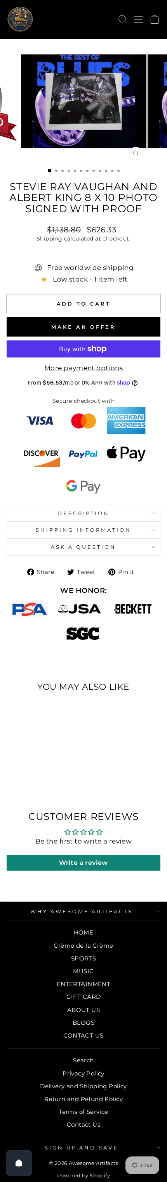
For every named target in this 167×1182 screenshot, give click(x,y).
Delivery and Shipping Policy (83, 1086)
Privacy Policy (83, 1073)
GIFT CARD (83, 996)
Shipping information (83, 530)
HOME (84, 932)
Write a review (83, 862)
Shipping (49, 238)
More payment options (83, 368)
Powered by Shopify (83, 1176)
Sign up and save (82, 1147)
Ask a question (83, 547)
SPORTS (83, 958)
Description (83, 513)
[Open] (19, 1163)
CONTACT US (83, 1035)
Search (83, 1060)
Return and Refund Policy (83, 1099)
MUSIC (83, 971)
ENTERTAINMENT (83, 984)
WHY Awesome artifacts (81, 911)
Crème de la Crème (83, 945)
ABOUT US (83, 1010)
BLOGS (83, 1022)
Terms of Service (83, 1111)
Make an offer (83, 327)
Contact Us (83, 1124)
